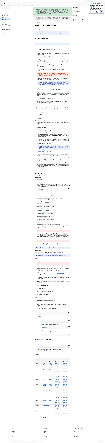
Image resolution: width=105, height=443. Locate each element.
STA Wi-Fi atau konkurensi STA (48, 93)
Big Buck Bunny (63, 162)
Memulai (9, 5)
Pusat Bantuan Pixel (76, 431)
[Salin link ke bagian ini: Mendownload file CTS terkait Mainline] (54, 339)
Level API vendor (50, 196)
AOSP (35, 22)
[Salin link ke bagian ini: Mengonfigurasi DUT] (43, 250)
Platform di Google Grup (46, 435)
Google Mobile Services (77, 435)
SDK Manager (50, 134)
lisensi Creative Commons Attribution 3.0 (59, 163)
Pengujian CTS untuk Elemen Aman (47, 222)
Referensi (43, 5)
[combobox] (89, 1)
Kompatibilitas (25, 5)
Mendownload (14, 432)
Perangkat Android (31, 5)
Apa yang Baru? (3, 5)
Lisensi (24, 441)
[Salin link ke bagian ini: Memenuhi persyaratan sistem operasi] (50, 120)
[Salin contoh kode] (69, 188)
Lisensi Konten (55, 422)
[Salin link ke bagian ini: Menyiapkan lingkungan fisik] (49, 38)
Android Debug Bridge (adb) (46, 132)
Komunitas (18, 441)
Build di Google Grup (45, 436)
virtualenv (47, 155)
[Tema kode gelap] (68, 188)
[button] (5, 13)
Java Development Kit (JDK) (44, 151)
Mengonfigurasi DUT (62, 255)
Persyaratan (13, 431)
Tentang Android (14, 441)
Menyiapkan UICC (44, 244)
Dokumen (38, 22)
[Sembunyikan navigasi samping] (10, 441)
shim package (47, 202)
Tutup (97, 11)
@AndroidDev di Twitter (46, 431)
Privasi (27, 441)
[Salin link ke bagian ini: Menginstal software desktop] (47, 127)
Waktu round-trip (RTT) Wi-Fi (48, 97)
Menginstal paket (66, 140)
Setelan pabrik (14, 435)
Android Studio (43, 136)
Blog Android (44, 432)
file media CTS (45, 162)
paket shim (47, 209)
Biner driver (13, 436)
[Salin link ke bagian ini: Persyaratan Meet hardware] (46, 111)
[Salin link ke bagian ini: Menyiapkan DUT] (44, 173)
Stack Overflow (76, 436)
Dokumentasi (3, 3)
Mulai (101, 11)
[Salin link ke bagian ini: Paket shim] (41, 354)
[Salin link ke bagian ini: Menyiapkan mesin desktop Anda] (51, 106)
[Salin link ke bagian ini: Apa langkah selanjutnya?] (47, 417)
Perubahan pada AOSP (48, 13)
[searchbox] (5, 8)
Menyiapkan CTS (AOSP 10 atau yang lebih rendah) (59, 154)
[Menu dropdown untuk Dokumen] (11, 1)
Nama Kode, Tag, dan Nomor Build (42, 195)
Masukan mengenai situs (32, 441)
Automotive (38, 5)
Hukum (22, 441)
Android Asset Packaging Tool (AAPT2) (57, 132)
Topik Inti (19, 5)
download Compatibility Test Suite (52, 159)
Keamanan (13, 5)
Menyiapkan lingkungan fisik (60, 273)
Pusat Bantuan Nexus (76, 432)
